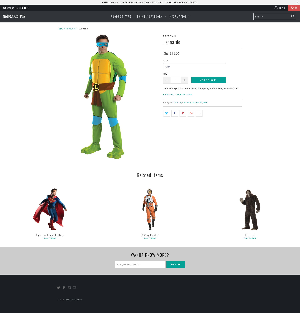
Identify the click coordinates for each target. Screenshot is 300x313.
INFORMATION (178, 16)
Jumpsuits (197, 102)
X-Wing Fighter (150, 209)
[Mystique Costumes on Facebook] (64, 288)
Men (205, 102)
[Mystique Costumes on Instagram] (69, 288)
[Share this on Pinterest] (183, 113)
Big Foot (250, 209)
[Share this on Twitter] (166, 113)
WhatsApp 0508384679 (16, 8)
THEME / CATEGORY (150, 16)
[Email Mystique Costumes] (74, 288)
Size (165, 60)
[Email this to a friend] (199, 113)
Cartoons (177, 102)
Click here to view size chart (177, 94)
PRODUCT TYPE (121, 16)
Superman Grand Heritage (50, 209)
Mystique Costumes (14, 17)
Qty (165, 74)
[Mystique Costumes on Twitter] (58, 288)
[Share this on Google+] (191, 113)
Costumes (187, 102)
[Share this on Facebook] (174, 113)
